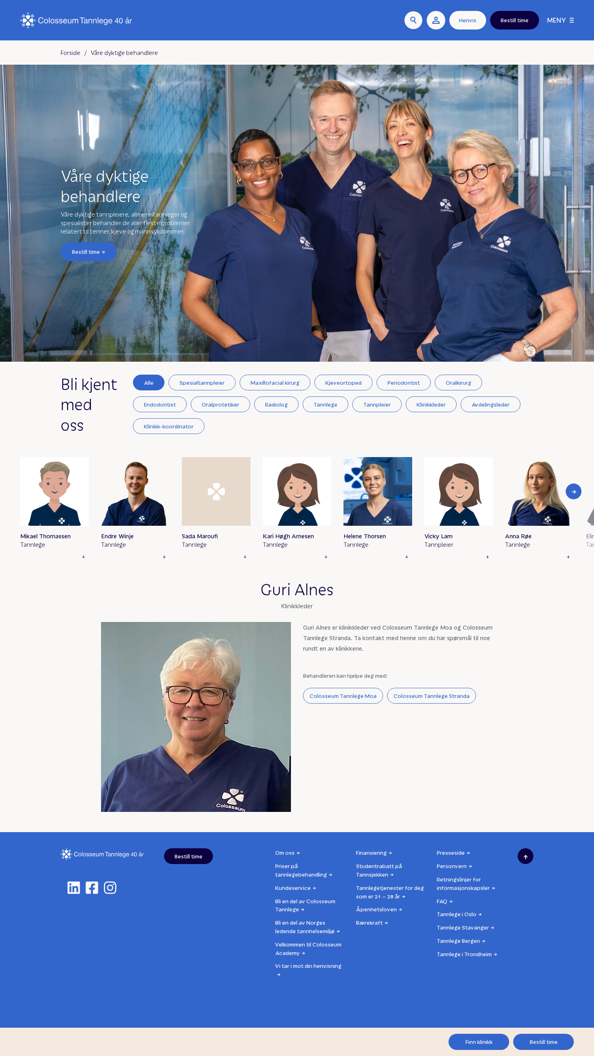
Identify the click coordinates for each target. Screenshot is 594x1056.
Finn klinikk (479, 1041)
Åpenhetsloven (376, 909)
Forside (70, 52)
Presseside (451, 852)
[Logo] (76, 20)
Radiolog (276, 404)
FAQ (442, 901)
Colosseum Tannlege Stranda (432, 695)
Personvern (452, 865)
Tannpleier (377, 404)
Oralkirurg (458, 382)
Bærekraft (369, 922)
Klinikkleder (431, 404)
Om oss (285, 852)
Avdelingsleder (491, 404)
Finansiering (371, 852)
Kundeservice (293, 887)
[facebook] (92, 888)
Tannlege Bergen (458, 940)
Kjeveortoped (343, 382)
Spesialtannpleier (202, 382)
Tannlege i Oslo (456, 914)
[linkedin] (74, 888)
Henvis (467, 20)
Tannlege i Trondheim (464, 954)
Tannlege (325, 404)
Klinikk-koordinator (169, 426)
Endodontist (160, 404)
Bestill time (86, 251)
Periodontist (404, 382)
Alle (149, 382)
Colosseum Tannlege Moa (343, 695)
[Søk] (413, 20)
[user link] (436, 20)
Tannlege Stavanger (463, 927)
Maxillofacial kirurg (275, 382)
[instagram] (110, 888)
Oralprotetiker (220, 404)
